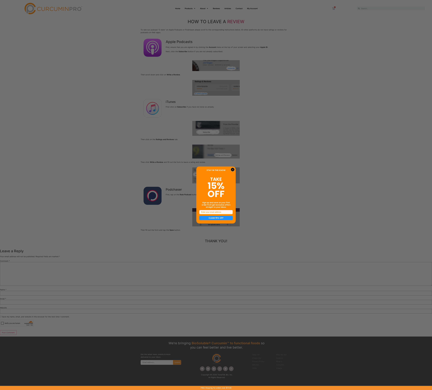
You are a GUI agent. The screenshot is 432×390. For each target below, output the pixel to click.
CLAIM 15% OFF (216, 218)
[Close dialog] (232, 169)
